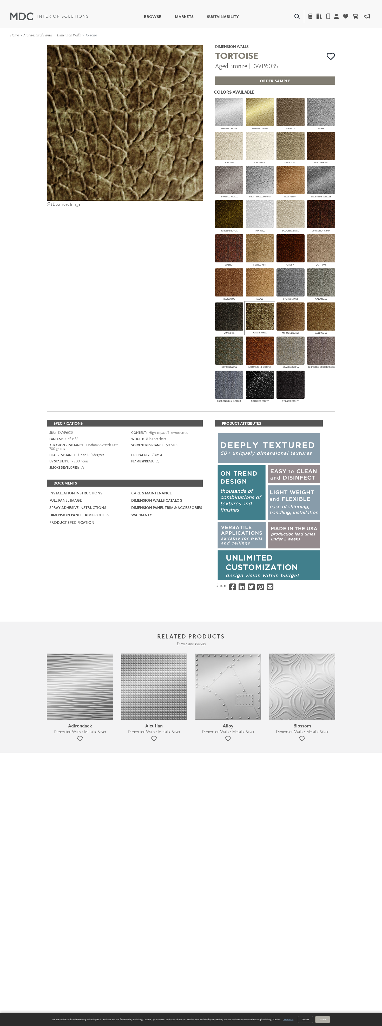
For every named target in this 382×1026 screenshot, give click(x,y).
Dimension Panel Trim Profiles (79, 515)
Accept (322, 1019)
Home (14, 35)
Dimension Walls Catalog (156, 500)
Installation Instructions (75, 493)
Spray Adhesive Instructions (77, 507)
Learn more (288, 1019)
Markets (184, 16)
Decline (305, 1019)
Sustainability (223, 16)
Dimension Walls (69, 35)
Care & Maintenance (151, 493)
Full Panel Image (65, 500)
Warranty (141, 515)
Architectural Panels (37, 35)
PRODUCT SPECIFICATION (71, 522)
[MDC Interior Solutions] (49, 16)
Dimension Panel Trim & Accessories (166, 507)
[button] (331, 56)
